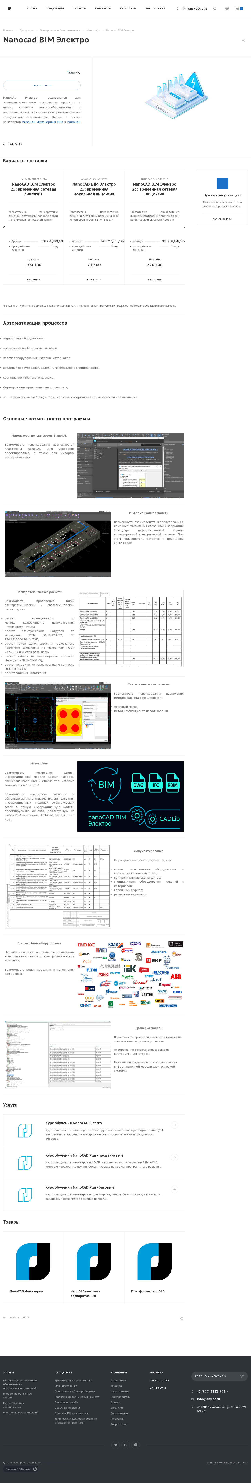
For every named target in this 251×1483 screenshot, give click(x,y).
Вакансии (117, 1407)
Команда (116, 1386)
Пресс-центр (160, 1380)
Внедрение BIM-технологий (20, 1412)
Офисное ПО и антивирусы (72, 1413)
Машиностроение (66, 1386)
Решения (157, 1372)
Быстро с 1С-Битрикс (18, 1469)
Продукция (63, 1372)
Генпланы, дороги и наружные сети (77, 1396)
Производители (120, 1396)
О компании (118, 1380)
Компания (119, 1372)
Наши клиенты (120, 1391)
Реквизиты (117, 1418)
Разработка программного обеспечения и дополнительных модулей (20, 1384)
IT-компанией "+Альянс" (69, 1462)
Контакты (158, 1388)
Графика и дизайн (66, 1402)
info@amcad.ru (208, 1399)
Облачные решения (67, 1407)
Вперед (184, 227)
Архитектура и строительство (73, 1380)
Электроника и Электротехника (75, 1391)
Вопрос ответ (119, 1424)
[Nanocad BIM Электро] (176, 99)
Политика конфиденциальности (226, 1462)
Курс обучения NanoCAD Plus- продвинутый (84, 1155)
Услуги (8, 1372)
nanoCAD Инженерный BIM (42, 122)
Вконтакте (115, 1445)
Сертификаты (119, 1413)
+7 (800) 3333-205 (194, 9)
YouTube (125, 1445)
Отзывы (115, 1402)
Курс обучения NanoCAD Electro (73, 1123)
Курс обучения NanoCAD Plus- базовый (79, 1187)
